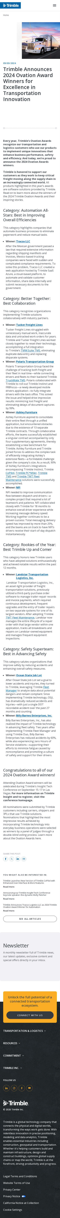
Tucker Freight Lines (29, 325)
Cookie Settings (12, 1209)
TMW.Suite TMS (30, 350)
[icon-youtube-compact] (29, 1088)
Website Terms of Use (16, 1183)
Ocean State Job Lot (29, 675)
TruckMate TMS (15, 380)
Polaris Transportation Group (35, 361)
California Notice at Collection (21, 1203)
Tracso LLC (23, 241)
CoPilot (10, 473)
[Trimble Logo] (10, 5)
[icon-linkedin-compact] (6, 1088)
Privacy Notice (11, 1196)
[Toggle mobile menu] (54, 5)
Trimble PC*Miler (26, 473)
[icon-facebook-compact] (22, 1088)
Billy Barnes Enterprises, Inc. (34, 715)
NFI (18, 487)
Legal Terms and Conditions (20, 1176)
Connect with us (30, 1015)
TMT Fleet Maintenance (20, 617)
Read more (8, 887)
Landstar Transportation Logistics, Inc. (32, 576)
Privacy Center (11, 1189)
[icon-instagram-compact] (14, 1088)
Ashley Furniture (26, 412)
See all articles (30, 918)
